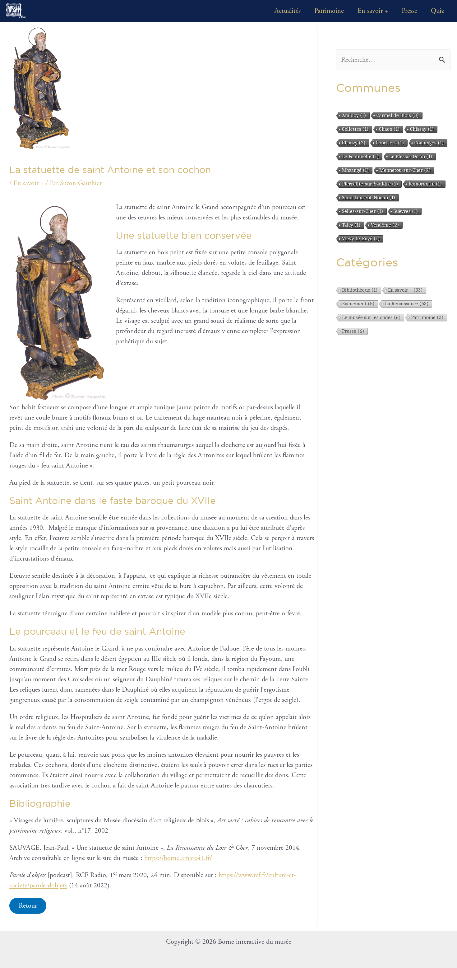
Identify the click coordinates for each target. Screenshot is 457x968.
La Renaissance (407, 304)
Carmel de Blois (397, 115)
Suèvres (406, 211)
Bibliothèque (360, 290)
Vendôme (385, 225)
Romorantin (425, 184)
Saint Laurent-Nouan (368, 197)
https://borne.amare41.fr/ (178, 858)
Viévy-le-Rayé (361, 239)
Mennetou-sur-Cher (405, 170)
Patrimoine (329, 11)
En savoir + (373, 11)
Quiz (437, 11)
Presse (409, 11)
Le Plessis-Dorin (410, 156)
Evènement (358, 304)
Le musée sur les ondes (371, 317)
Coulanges (429, 143)
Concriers (390, 143)
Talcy (351, 225)
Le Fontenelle (360, 156)
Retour (28, 905)
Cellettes (355, 129)
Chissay (422, 129)
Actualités (288, 11)
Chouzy (354, 143)
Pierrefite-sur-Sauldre (370, 184)
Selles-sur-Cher (362, 211)
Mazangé (355, 170)
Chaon (389, 129)
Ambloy (354, 115)
